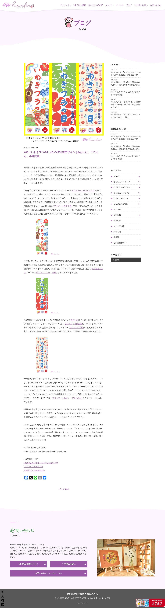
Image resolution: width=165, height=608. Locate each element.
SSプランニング (43, 272)
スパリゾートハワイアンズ (83, 190)
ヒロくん (68, 323)
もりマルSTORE (76, 327)
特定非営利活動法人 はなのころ (82, 593)
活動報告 (117, 215)
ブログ (129, 5)
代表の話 (117, 220)
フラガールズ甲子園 (62, 205)
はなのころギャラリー (123, 187)
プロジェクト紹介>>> (33, 466)
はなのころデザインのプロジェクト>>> (41, 462)
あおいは (74, 319)
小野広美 (78, 323)
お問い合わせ (156, 5)
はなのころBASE (95, 5)
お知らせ (117, 231)
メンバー (109, 5)
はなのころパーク (121, 198)
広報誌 (116, 237)
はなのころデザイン (122, 193)
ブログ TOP (64, 489)
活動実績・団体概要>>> (34, 470)
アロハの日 (77, 397)
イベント (119, 5)
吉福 (54, 272)
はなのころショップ (122, 182)
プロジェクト (65, 5)
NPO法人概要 (80, 5)
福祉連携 (117, 209)
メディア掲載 (119, 226)
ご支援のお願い (141, 5)
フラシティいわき (60, 397)
